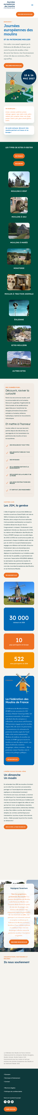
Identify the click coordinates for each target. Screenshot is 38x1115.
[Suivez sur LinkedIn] (8, 1101)
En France (19, 156)
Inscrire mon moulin (25, 14)
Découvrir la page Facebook (15, 827)
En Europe (19, 164)
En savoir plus (11, 575)
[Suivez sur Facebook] (5, 1101)
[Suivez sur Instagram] (12, 1101)
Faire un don (10, 1109)
